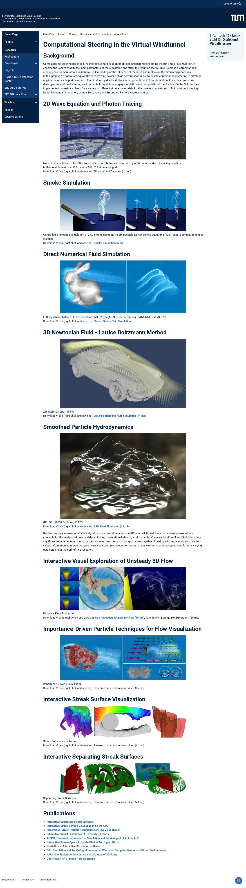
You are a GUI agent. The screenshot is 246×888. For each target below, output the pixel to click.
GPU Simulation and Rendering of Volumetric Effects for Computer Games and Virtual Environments (106, 850)
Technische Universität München (18, 21)
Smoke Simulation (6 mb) (109, 243)
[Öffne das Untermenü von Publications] (36, 57)
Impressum (28, 879)
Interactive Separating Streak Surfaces (70, 821)
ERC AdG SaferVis (15, 87)
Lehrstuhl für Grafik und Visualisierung (21, 16)
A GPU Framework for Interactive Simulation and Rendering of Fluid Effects (92, 838)
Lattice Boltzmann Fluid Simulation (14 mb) (120, 415)
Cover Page (11, 34)
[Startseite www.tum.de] (237, 17)
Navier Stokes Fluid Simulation (112, 321)
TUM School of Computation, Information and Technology (31, 18)
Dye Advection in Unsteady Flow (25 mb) (119, 617)
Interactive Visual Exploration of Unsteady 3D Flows (78, 834)
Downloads (11, 63)
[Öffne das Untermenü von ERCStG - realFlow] (36, 94)
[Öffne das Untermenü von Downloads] (36, 63)
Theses (9, 109)
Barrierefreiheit (48, 879)
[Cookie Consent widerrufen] (238, 880)
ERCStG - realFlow (15, 94)
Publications (12, 56)
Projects (10, 70)
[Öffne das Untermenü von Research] (36, 50)
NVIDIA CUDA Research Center (19, 79)
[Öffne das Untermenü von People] (36, 42)
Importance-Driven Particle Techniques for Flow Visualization (83, 830)
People (9, 42)
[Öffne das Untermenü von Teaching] (36, 102)
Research (10, 50)
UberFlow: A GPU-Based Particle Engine (71, 858)
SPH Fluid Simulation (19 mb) (111, 526)
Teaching (10, 102)
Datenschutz (8, 879)
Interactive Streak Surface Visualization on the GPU (78, 825)
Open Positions (14, 116)
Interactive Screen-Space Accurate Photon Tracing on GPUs (83, 842)
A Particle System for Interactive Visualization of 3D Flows (82, 854)
